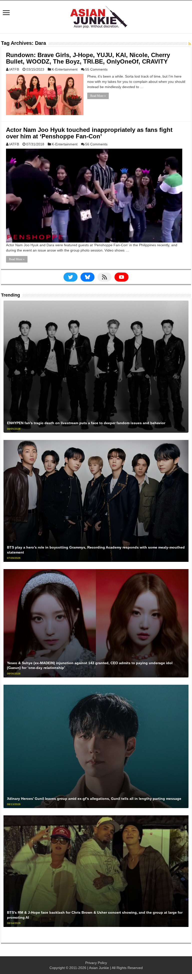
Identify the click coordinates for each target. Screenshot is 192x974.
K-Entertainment (65, 69)
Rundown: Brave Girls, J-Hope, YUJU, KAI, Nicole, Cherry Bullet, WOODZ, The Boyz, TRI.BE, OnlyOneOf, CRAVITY (88, 58)
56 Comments (96, 144)
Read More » (98, 96)
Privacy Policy (96, 963)
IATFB (14, 69)
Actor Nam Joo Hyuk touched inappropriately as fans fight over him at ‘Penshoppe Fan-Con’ (89, 133)
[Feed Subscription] (189, 44)
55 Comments (96, 69)
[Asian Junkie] (96, 16)
